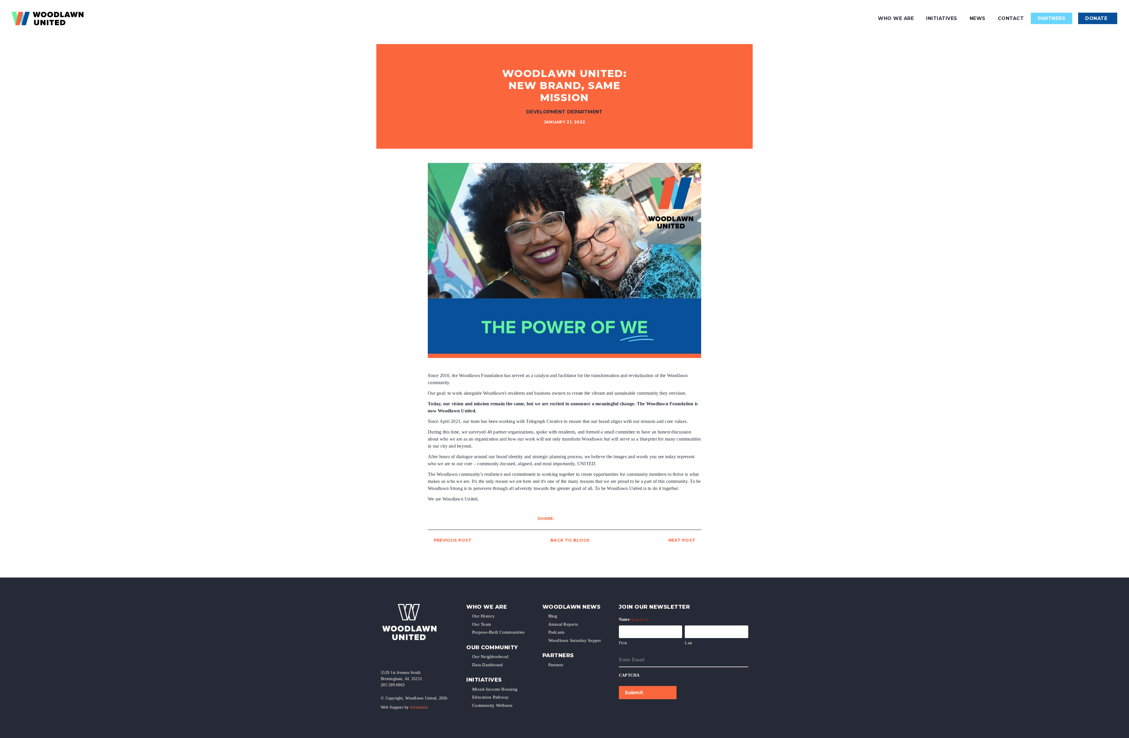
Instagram (393, 656)
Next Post (681, 540)
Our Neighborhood (490, 656)
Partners (1051, 18)
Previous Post (453, 540)
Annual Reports (563, 624)
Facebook (383, 656)
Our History (483, 616)
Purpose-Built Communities (498, 632)
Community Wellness (492, 705)
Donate (1096, 18)
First (623, 643)
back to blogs (570, 540)
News (978, 18)
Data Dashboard (487, 664)
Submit (634, 692)
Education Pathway (490, 697)
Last (688, 643)
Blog (552, 616)
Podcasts (556, 632)
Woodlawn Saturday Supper (574, 640)
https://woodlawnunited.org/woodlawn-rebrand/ (589, 518)
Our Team (481, 624)
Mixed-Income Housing (494, 689)
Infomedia (419, 707)
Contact (1011, 18)
